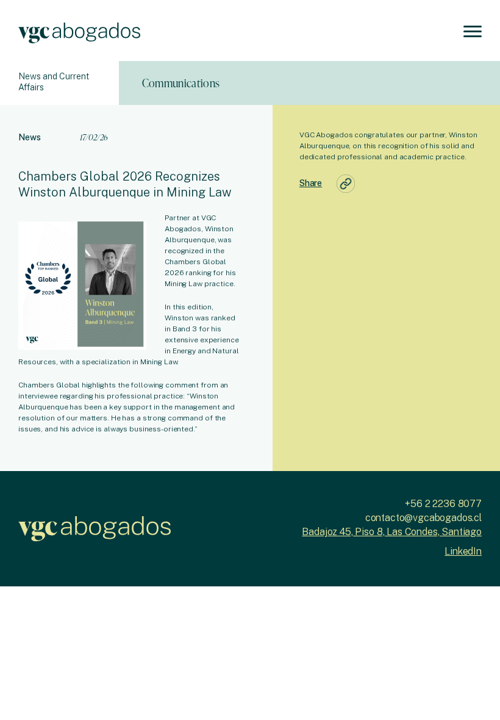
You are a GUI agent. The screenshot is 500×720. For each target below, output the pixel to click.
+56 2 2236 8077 (443, 503)
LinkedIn (463, 551)
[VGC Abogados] (79, 31)
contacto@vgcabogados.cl (423, 518)
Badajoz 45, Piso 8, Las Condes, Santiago (392, 532)
